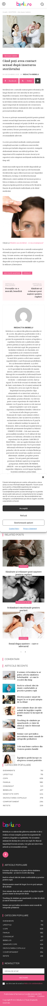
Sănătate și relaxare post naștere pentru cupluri (34, 292)
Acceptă (23, 508)
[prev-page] (21, 652)
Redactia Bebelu (31, 74)
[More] (37, 80)
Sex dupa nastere (24, 12)
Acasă (5, 12)
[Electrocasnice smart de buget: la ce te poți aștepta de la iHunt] (9, 699)
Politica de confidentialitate (33, 983)
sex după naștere (12, 273)
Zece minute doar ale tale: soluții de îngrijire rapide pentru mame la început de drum (30, 711)
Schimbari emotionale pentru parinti (23, 609)
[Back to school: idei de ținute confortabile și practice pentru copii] (9, 688)
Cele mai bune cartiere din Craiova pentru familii (30, 747)
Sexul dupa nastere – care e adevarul (23, 645)
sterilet (27, 273)
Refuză (23, 515)
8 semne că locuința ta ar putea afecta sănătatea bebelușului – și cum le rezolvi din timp (29, 676)
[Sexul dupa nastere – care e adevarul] (23, 625)
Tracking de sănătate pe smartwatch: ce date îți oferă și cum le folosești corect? (28, 724)
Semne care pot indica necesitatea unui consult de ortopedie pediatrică (30, 736)
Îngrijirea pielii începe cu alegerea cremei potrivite (29, 759)
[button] (43, 477)
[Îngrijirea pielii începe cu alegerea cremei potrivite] (9, 759)
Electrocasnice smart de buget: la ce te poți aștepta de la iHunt (29, 699)
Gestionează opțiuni (23, 522)
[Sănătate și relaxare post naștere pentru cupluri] (23, 553)
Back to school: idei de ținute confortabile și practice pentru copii (28, 688)
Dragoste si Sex (23, 602)
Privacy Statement (30, 529)
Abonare (23, 978)
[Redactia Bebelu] (23, 316)
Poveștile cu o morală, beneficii (13, 289)
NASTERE (12, 12)
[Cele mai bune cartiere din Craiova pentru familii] (9, 747)
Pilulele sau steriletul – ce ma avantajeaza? (26, 243)
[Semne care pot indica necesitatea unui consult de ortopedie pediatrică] (9, 736)
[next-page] (25, 652)
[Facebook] (5, 855)
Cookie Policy (14, 529)
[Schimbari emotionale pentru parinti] (23, 589)
